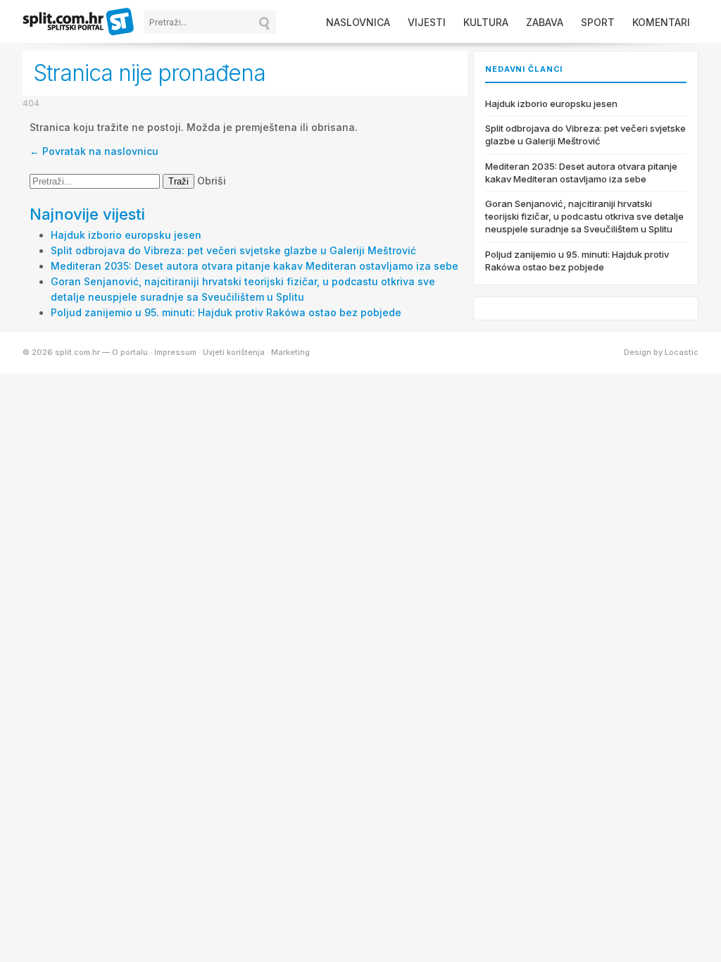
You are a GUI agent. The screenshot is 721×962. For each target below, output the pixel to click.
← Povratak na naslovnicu (94, 151)
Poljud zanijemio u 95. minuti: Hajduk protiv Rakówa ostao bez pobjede (226, 312)
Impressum (175, 352)
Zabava (544, 22)
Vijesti (427, 22)
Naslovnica (358, 22)
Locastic (681, 352)
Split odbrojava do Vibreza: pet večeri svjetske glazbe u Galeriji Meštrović (233, 250)
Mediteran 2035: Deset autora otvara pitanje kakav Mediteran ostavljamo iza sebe (254, 266)
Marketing (290, 352)
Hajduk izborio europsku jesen (126, 235)
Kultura (485, 22)
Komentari (661, 22)
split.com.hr (79, 22)
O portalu (130, 352)
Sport (598, 22)
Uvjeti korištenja (234, 352)
